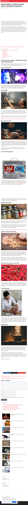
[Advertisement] (14, 15)
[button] (25, 1)
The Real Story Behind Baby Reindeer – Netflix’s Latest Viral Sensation (12, 404)
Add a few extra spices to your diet (6, 56)
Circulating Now (5, 1)
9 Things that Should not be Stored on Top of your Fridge (18, 454)
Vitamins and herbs (4, 54)
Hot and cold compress (5, 53)
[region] (9, 500)
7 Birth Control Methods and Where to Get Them (9, 409)
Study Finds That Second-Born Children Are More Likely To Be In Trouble (12, 378)
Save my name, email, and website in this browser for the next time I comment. (13, 397)
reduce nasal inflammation (19, 183)
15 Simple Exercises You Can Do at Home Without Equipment (11, 408)
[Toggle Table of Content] (17, 49)
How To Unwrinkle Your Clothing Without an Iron (17, 467)
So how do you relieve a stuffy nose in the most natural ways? (9, 50)
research (19, 142)
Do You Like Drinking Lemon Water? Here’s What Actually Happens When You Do (15, 229)
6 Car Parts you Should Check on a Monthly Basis (17, 447)
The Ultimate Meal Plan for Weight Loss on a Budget (10, 407)
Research (13, 253)
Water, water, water (4, 51)
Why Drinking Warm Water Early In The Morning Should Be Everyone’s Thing (14, 118)
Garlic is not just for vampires (5, 55)
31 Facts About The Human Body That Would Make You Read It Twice (13, 46)
